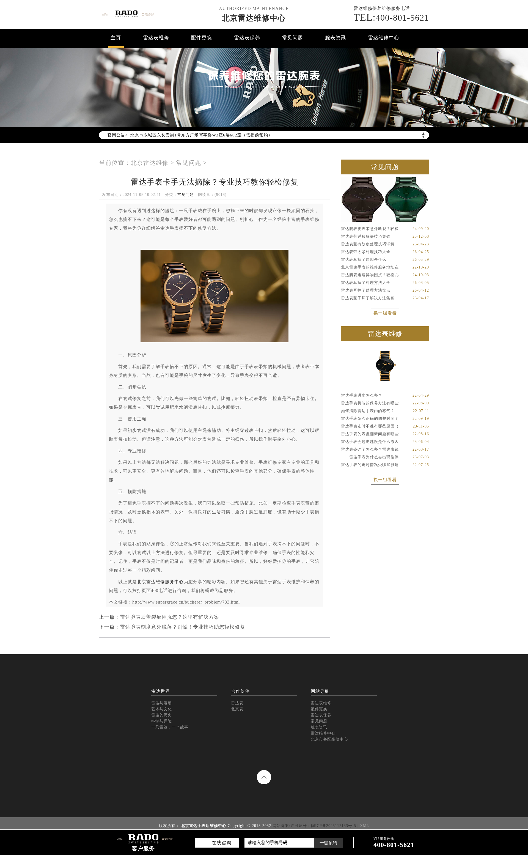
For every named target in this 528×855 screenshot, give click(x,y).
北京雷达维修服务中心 (160, 581)
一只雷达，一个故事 (169, 727)
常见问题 (292, 37)
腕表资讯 (335, 37)
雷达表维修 (156, 37)
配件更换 (201, 37)
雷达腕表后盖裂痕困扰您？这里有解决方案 (169, 617)
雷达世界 (160, 691)
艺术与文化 (161, 709)
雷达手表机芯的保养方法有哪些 (385, 403)
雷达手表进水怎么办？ (385, 395)
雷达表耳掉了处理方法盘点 (385, 290)
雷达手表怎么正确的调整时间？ (385, 418)
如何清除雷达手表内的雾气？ (385, 411)
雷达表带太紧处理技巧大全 (385, 252)
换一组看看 (385, 313)
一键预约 (328, 842)
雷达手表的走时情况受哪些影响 (385, 465)
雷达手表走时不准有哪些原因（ (385, 426)
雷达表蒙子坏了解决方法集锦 (385, 298)
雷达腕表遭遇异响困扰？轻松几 (385, 275)
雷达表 (237, 703)
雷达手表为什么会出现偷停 (385, 457)
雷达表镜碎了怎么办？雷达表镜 (385, 449)
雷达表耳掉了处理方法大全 (385, 283)
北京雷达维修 (150, 162)
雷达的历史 (161, 715)
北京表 (237, 709)
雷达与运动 (161, 703)
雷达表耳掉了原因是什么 (385, 259)
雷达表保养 (247, 37)
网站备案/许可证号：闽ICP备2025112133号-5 (314, 826)
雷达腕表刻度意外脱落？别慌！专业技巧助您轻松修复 (182, 627)
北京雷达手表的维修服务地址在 (385, 267)
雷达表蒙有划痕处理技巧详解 (385, 244)
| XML (363, 826)
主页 (116, 37)
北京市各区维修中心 (329, 739)
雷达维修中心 (383, 37)
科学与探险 (161, 721)
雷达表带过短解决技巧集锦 (385, 236)
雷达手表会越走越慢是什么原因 (385, 442)
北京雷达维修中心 (254, 18)
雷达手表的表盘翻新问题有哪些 (385, 434)
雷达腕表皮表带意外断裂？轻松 (385, 229)
